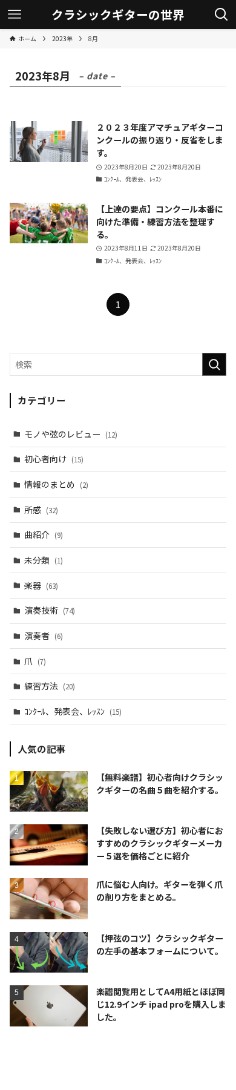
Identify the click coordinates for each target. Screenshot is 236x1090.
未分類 (43, 560)
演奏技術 (49, 610)
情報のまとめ (56, 484)
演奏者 (43, 635)
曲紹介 (43, 534)
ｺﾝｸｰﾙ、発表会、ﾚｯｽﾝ (73, 711)
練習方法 (49, 686)
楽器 (41, 585)
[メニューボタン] (14, 14)
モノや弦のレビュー (70, 434)
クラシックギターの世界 (118, 14)
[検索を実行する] (214, 364)
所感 (41, 510)
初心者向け (54, 459)
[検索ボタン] (221, 14)
